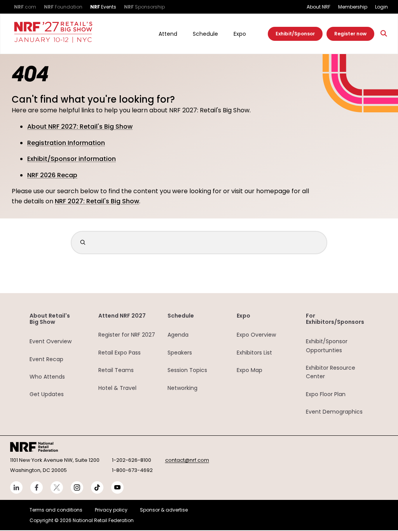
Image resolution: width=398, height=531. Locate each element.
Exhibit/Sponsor (295, 33)
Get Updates (47, 394)
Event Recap (46, 359)
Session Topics (187, 370)
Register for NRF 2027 (126, 335)
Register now (350, 33)
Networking (182, 388)
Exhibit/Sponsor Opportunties (326, 345)
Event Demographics (334, 412)
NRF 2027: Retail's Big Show (97, 201)
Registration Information (66, 142)
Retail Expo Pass (119, 352)
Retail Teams (116, 370)
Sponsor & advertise (164, 510)
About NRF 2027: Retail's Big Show (80, 126)
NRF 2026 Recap (52, 175)
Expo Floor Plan (326, 394)
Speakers (180, 352)
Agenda (178, 335)
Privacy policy (111, 510)
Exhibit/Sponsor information (71, 158)
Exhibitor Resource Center (330, 372)
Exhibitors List (254, 352)
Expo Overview (256, 335)
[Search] (384, 33)
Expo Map (249, 370)
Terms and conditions (56, 510)
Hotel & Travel (117, 388)
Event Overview (51, 341)
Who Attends (47, 377)
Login (381, 6)
